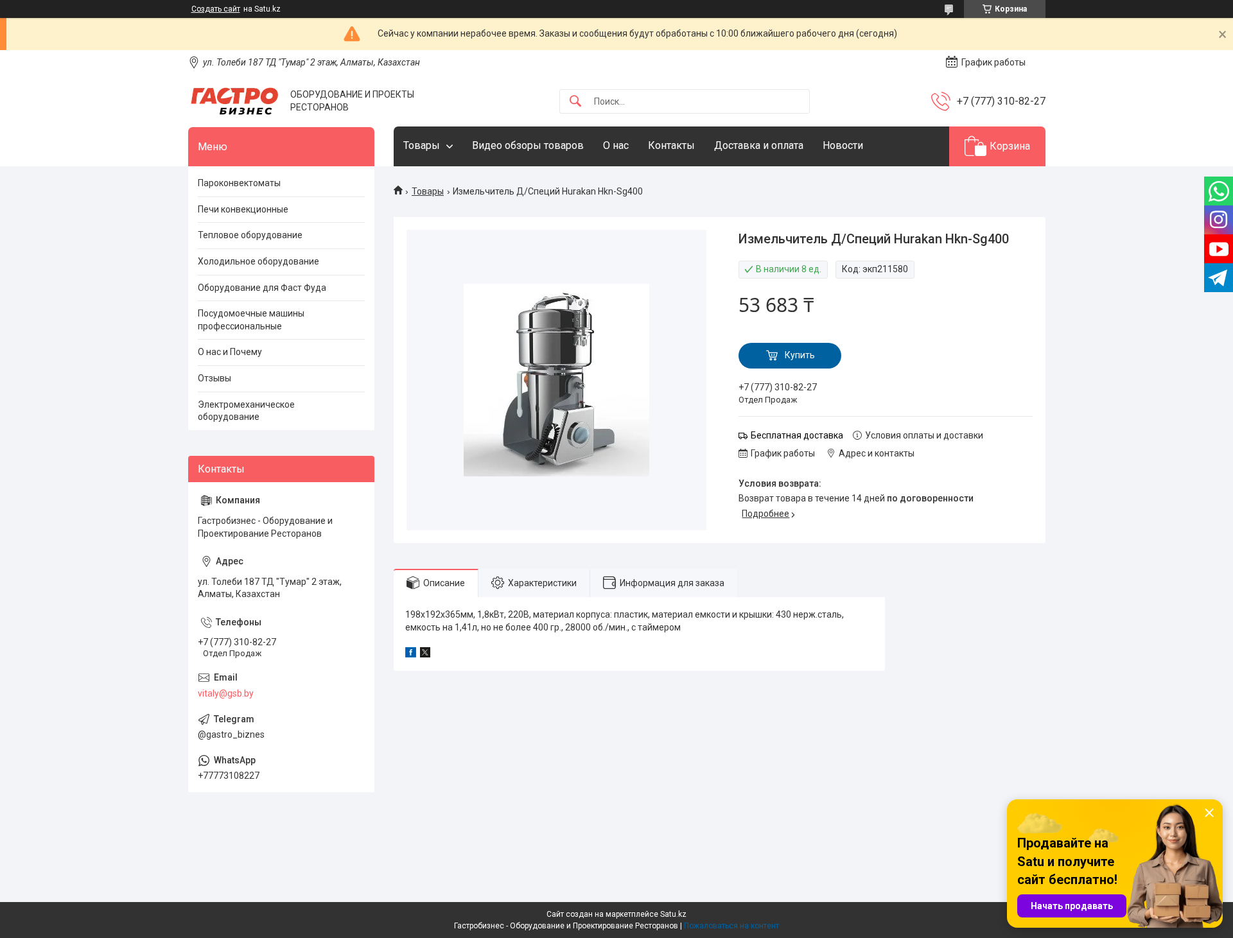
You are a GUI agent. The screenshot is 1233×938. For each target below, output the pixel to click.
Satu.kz (673, 914)
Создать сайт (215, 8)
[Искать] (575, 102)
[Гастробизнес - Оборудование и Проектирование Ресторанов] (234, 101)
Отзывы (214, 378)
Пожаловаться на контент (731, 925)
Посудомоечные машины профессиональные (251, 319)
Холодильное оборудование (258, 261)
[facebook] (410, 654)
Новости (843, 145)
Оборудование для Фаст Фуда (262, 287)
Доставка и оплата (758, 145)
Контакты (671, 145)
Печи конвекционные (243, 209)
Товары (421, 145)
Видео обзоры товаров (528, 145)
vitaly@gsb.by (226, 693)
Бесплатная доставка (797, 435)
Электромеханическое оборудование (246, 410)
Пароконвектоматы (239, 183)
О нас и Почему (230, 352)
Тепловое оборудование (250, 235)
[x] (425, 654)
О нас (616, 145)
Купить (800, 355)
